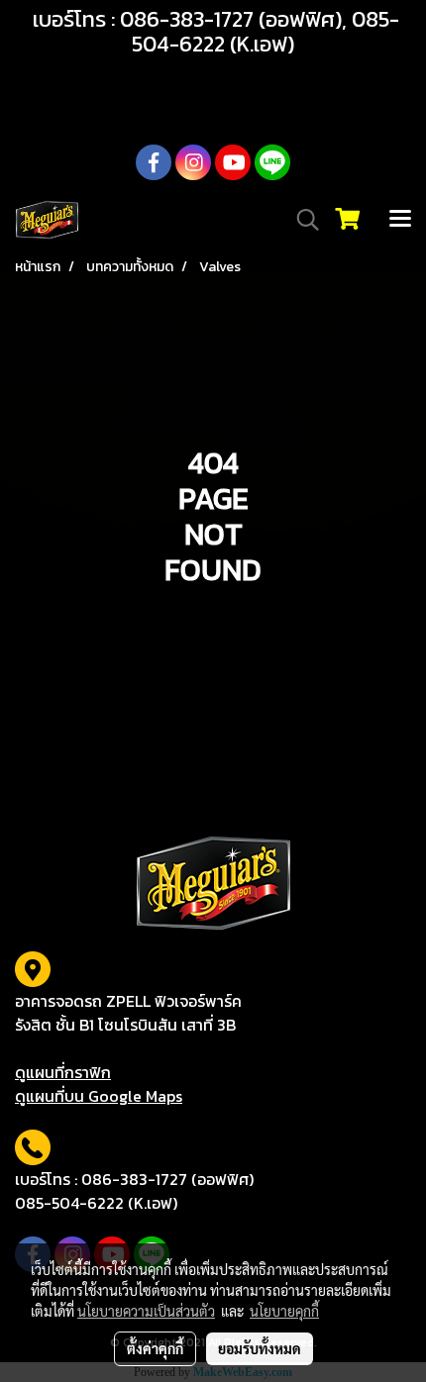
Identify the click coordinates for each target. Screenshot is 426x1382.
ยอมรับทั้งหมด (259, 1348)
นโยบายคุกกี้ (284, 1311)
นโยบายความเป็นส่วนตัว (146, 1311)
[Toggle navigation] (400, 220)
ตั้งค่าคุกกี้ (155, 1348)
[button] (301, 220)
